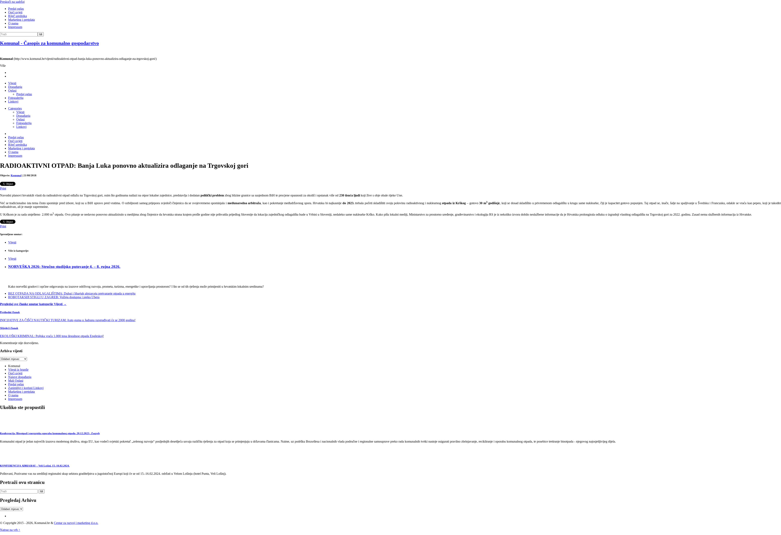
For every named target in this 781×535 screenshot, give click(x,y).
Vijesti (12, 83)
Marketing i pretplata (21, 19)
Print (3, 188)
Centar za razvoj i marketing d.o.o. (76, 523)
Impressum (15, 27)
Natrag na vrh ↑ (10, 530)
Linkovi (13, 101)
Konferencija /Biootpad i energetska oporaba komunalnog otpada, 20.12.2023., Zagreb (50, 433)
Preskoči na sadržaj (12, 1)
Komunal (16, 175)
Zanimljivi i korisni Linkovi (26, 388)
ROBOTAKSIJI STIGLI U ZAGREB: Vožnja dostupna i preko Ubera (53, 297)
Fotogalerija (15, 98)
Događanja (15, 87)
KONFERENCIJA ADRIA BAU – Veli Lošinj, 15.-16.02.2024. (35, 465)
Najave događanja (19, 377)
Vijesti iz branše (18, 369)
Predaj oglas (16, 8)
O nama (13, 23)
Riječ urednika (17, 16)
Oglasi (12, 90)
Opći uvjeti (15, 12)
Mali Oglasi (15, 380)
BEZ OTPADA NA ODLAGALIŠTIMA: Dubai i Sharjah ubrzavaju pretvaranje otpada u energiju (71, 293)
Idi (40, 34)
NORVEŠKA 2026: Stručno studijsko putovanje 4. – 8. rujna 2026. (64, 266)
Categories (15, 108)
